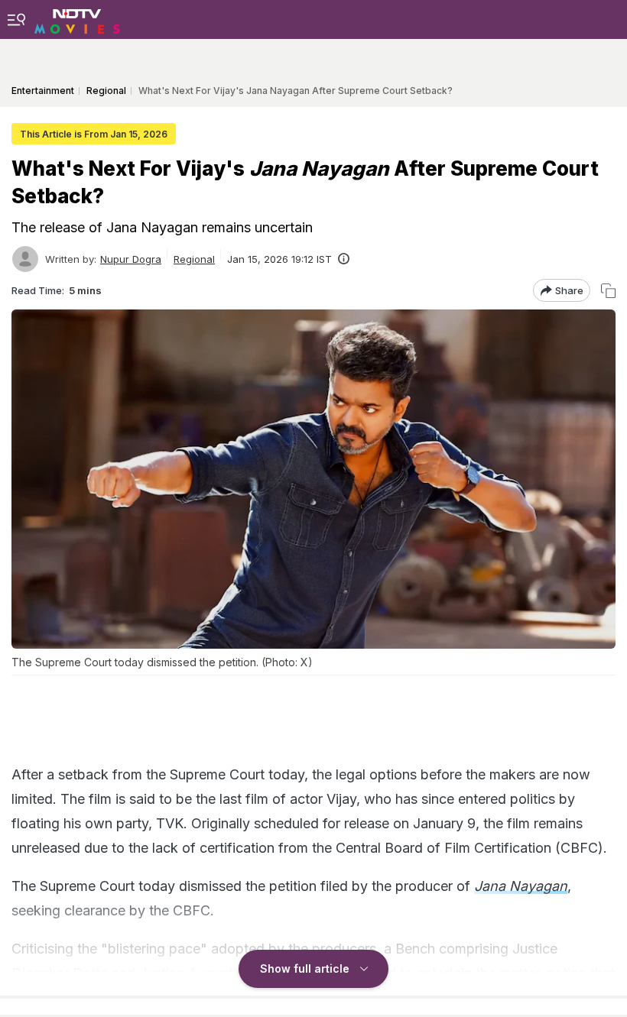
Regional (194, 259)
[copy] (608, 290)
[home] (77, 19)
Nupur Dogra (130, 259)
